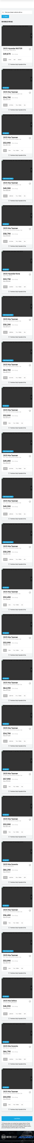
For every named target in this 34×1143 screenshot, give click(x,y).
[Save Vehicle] (30, 49)
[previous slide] (3, 35)
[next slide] (31, 35)
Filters (6, 16)
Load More (17, 1118)
